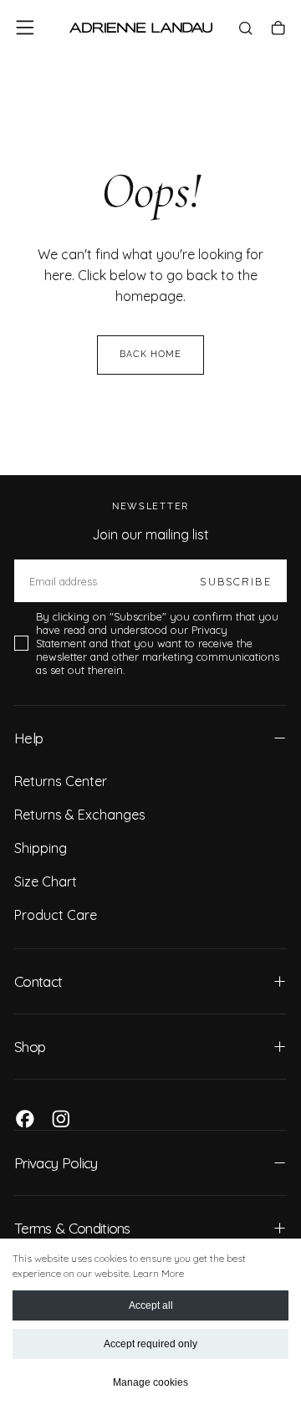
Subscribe (235, 581)
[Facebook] (25, 1119)
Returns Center (60, 781)
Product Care (55, 915)
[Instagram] (61, 1119)
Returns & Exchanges (79, 814)
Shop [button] (29, 1046)
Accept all (151, 1305)
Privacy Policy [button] (55, 1163)
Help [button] (28, 738)
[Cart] (278, 29)
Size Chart (45, 881)
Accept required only (150, 1344)
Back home (151, 354)
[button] (25, 27)
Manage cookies (150, 1382)
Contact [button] (38, 981)
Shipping (40, 848)
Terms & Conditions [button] (72, 1228)
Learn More (158, 1273)
